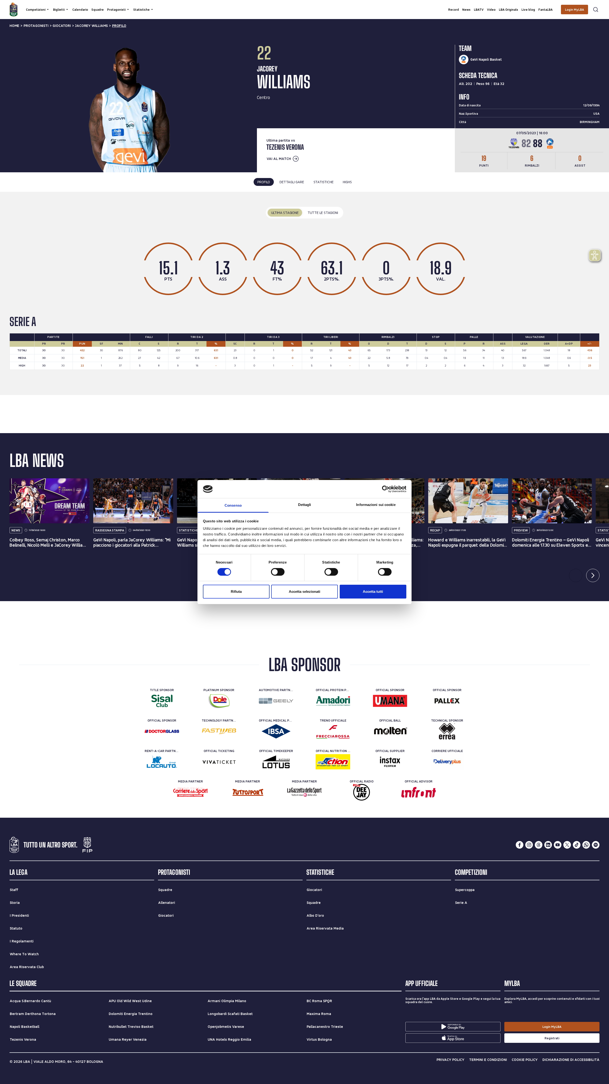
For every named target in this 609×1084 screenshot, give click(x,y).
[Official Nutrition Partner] (333, 761)
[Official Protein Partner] (333, 701)
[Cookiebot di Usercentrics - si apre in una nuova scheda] (385, 489)
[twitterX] (567, 845)
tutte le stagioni (323, 212)
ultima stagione (285, 212)
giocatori (62, 26)
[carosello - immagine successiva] (592, 575)
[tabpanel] (304, 293)
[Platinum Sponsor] (219, 701)
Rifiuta (236, 591)
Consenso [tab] (233, 505)
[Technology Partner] (219, 731)
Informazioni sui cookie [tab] (375, 505)
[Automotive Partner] (276, 701)
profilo (119, 26)
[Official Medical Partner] (276, 731)
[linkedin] (548, 845)
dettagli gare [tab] (292, 182)
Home (14, 26)
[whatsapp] (586, 845)
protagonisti (36, 26)
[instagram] (529, 845)
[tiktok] (576, 845)
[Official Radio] (361, 792)
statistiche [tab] (324, 182)
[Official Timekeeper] (276, 761)
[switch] (278, 572)
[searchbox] (304, 6)
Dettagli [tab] (304, 505)
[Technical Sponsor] (447, 731)
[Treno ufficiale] (333, 731)
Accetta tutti (373, 591)
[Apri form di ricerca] (595, 9)
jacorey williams (91, 26)
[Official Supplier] (390, 761)
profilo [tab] (263, 182)
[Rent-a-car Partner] (162, 761)
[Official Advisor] (418, 792)
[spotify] (595, 845)
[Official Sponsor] (390, 701)
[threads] (538, 845)
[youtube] (557, 845)
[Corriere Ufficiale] (447, 761)
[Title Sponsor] (162, 701)
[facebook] (519, 845)
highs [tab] (347, 182)
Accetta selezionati (304, 591)
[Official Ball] (390, 731)
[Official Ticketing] (219, 761)
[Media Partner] (190, 792)
